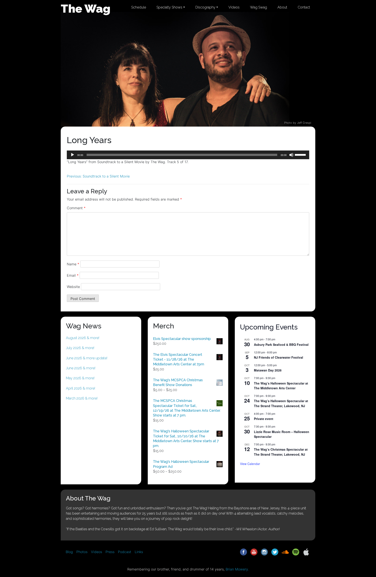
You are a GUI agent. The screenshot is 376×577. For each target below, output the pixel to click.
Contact (304, 7)
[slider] (301, 154)
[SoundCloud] (285, 551)
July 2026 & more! (80, 348)
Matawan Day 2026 (268, 370)
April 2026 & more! (80, 388)
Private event (263, 418)
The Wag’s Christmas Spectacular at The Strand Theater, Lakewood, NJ (281, 452)
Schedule (138, 7)
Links (139, 552)
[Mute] (291, 155)
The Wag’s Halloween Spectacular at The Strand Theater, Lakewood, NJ (281, 403)
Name (73, 264)
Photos (81, 552)
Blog (69, 552)
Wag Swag (258, 7)
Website (73, 286)
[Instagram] (264, 551)
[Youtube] (253, 551)
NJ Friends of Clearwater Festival (278, 357)
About (282, 7)
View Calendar (250, 464)
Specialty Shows (169, 7)
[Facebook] (243, 551)
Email (73, 275)
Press (110, 552)
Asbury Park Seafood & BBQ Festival (281, 344)
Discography (205, 7)
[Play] (72, 155)
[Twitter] (274, 551)
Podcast (124, 552)
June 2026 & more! (80, 368)
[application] (188, 155)
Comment (76, 208)
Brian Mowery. (237, 569)
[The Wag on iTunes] (306, 551)
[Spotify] (295, 551)
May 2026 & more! (80, 378)
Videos (234, 7)
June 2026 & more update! (86, 358)
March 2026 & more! (81, 398)
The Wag (86, 8)
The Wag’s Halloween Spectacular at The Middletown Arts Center (281, 385)
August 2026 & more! (82, 338)
